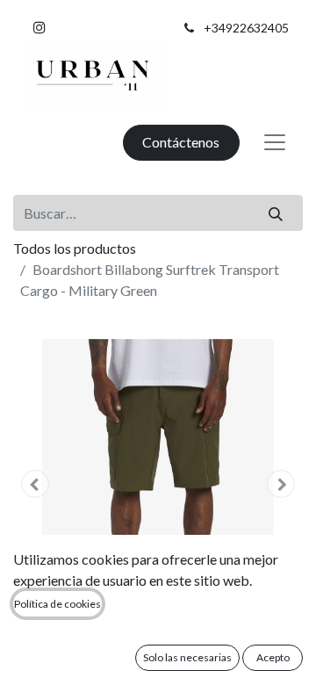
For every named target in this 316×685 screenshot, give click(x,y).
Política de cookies (57, 603)
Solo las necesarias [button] (187, 657)
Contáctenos (180, 141)
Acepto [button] (273, 657)
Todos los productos (74, 248)
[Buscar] (276, 212)
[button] (35, 484)
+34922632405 (246, 27)
